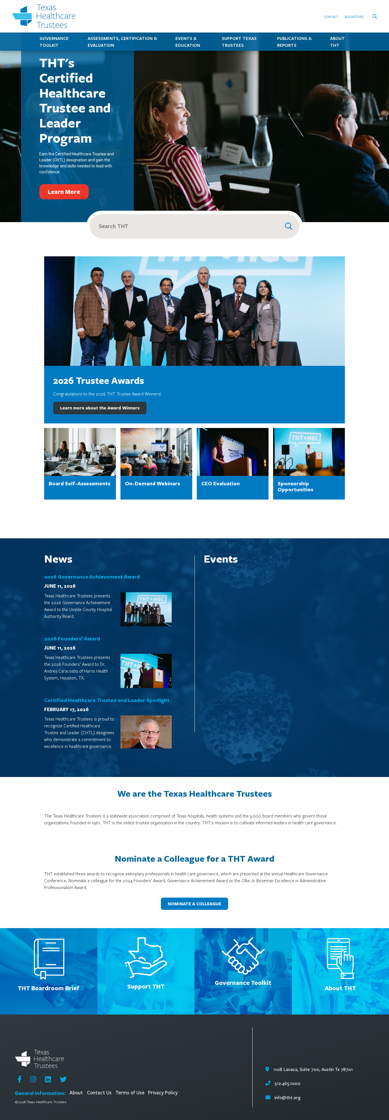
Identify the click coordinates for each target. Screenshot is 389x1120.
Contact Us (99, 1093)
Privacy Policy (163, 1093)
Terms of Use (129, 1093)
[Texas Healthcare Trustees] (46, 16)
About (76, 1093)
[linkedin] (48, 1079)
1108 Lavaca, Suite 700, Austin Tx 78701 (312, 1069)
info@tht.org (287, 1097)
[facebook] (19, 1079)
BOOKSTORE (354, 16)
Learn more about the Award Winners (100, 408)
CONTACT (331, 16)
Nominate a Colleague (194, 904)
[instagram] (33, 1079)
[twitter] (63, 1079)
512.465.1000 (286, 1083)
